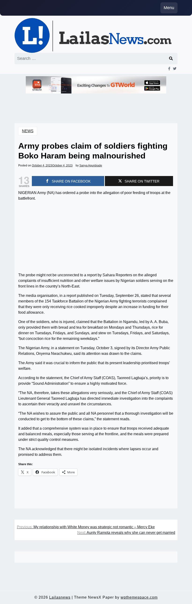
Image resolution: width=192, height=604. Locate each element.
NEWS (27, 131)
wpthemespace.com (139, 597)
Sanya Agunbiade (90, 165)
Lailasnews (59, 597)
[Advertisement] (96, 237)
